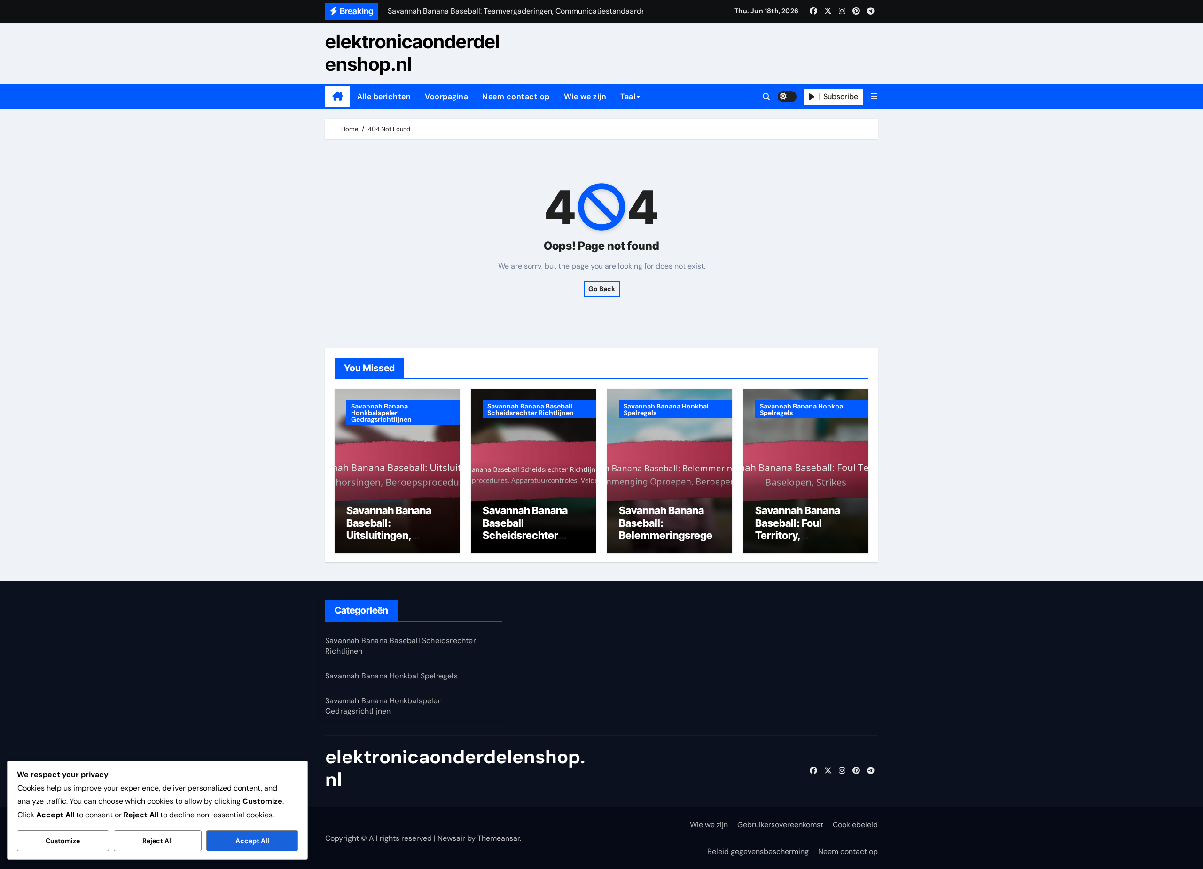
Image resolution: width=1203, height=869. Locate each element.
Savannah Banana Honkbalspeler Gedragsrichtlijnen (381, 412)
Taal (627, 96)
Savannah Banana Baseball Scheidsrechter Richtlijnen (530, 409)
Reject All (157, 841)
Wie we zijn (585, 96)
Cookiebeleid (855, 825)
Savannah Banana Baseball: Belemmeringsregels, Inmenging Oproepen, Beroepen (669, 535)
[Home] (337, 97)
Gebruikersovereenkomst (780, 825)
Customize (63, 841)
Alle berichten (384, 96)
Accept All (252, 841)
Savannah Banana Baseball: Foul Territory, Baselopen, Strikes (800, 529)
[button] (874, 96)
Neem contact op (516, 96)
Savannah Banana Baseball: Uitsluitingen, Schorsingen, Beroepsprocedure (391, 535)
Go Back (601, 289)
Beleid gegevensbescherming (758, 851)
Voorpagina (446, 96)
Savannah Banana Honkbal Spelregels (666, 409)
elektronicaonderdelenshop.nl (412, 53)
